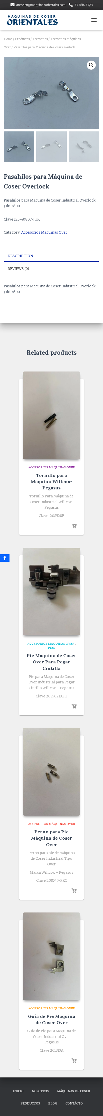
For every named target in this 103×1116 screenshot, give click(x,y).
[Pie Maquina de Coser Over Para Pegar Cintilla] (51, 591)
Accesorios (40, 39)
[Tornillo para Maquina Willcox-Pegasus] (51, 415)
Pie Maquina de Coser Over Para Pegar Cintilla (51, 662)
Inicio (18, 1091)
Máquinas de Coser (73, 1091)
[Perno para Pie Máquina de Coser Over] (51, 772)
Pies (51, 647)
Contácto (74, 1103)
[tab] (51, 256)
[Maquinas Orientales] (35, 20)
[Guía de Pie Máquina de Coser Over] (51, 956)
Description (20, 256)
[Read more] (74, 526)
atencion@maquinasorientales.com (41, 5)
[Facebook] (5, 558)
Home (8, 39)
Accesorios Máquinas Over (44, 232)
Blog (52, 1103)
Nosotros (40, 1091)
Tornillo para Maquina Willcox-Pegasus (51, 481)
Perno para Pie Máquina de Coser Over (51, 838)
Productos (22, 39)
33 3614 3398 (83, 5)
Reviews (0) (18, 268)
